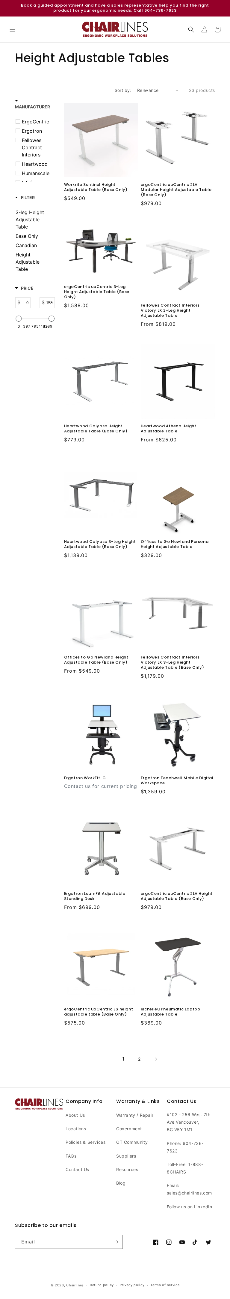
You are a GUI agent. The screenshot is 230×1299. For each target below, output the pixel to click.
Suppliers (126, 1155)
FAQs (71, 1155)
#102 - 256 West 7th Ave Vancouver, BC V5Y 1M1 (188, 1122)
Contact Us (77, 1169)
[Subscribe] (115, 1242)
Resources (127, 1169)
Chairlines (75, 1285)
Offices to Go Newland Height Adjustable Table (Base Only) (96, 660)
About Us (75, 1115)
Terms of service (164, 1285)
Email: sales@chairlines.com (189, 1189)
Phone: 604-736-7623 (185, 1147)
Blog (120, 1182)
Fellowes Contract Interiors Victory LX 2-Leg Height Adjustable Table (170, 310)
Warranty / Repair (134, 1115)
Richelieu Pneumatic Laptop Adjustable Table (170, 1012)
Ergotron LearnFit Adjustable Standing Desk (94, 896)
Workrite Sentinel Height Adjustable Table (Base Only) (96, 187)
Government (129, 1128)
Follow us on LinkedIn (189, 1206)
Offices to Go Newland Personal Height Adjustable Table (175, 544)
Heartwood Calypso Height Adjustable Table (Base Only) (96, 429)
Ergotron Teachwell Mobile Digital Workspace (177, 781)
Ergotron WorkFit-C (85, 778)
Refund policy (102, 1285)
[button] (12, 29)
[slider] (19, 319)
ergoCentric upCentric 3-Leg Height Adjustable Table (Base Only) (96, 292)
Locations (76, 1128)
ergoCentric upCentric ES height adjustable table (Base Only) (98, 1012)
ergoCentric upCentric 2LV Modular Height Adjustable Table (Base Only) (176, 190)
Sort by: (123, 90)
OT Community (132, 1142)
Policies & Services (85, 1142)
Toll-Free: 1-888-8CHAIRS (185, 1168)
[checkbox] (36, 121)
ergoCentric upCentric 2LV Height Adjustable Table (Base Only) (177, 896)
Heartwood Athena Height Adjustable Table (168, 429)
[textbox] (25, 303)
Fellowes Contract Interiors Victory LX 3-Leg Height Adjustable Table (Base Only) (172, 662)
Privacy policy (132, 1285)
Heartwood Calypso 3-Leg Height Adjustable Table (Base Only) (100, 544)
